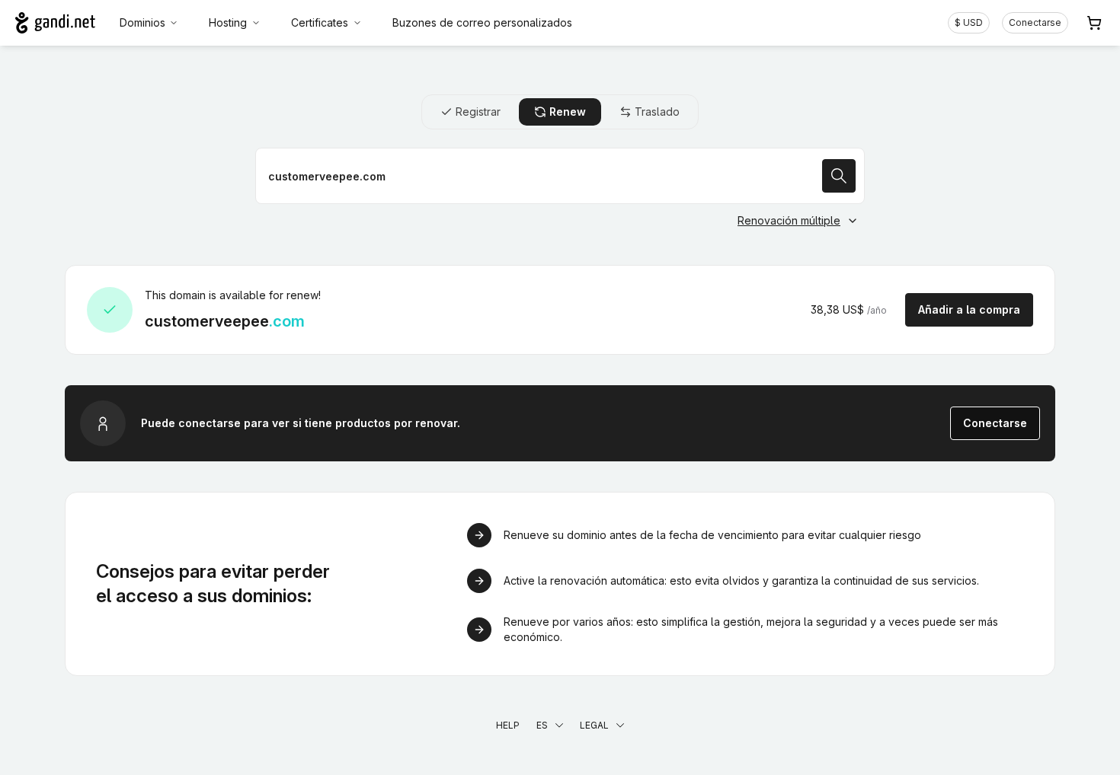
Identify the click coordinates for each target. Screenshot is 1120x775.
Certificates (319, 22)
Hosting (228, 22)
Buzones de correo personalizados (482, 22)
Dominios (142, 22)
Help (508, 725)
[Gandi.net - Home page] (55, 23)
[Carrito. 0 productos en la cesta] (1094, 23)
